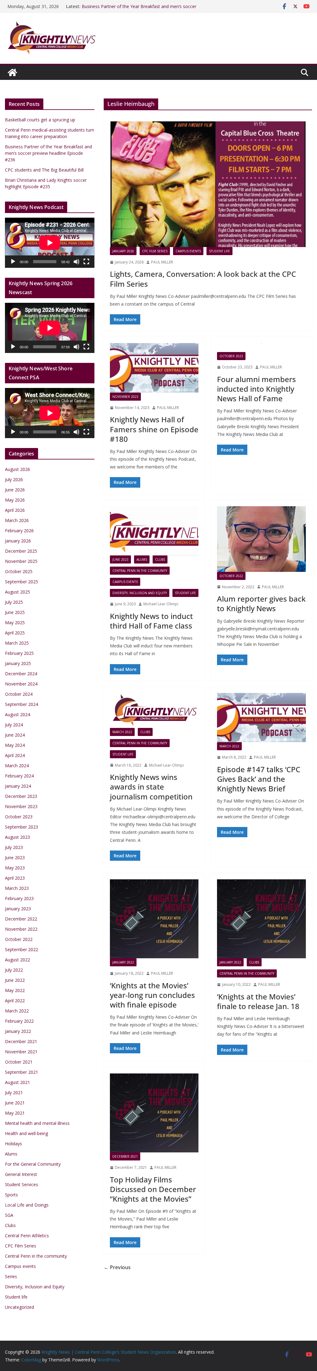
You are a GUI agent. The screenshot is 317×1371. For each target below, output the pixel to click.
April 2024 (15, 755)
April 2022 (15, 1000)
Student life (219, 251)
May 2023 (15, 868)
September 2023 (21, 827)
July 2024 (14, 725)
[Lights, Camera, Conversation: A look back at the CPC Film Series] (208, 184)
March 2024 (17, 765)
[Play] (13, 262)
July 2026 (14, 479)
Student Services (21, 1184)
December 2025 (21, 551)
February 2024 (19, 776)
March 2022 (122, 732)
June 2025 (15, 612)
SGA (9, 1215)
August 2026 (17, 469)
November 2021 (21, 1052)
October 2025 (19, 571)
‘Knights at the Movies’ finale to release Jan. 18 (258, 1001)
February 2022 (19, 1021)
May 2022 (15, 990)
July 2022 (14, 970)
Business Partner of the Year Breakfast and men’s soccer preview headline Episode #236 (139, 9)
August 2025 (17, 592)
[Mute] (76, 262)
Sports (11, 1195)
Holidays (13, 1144)
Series (11, 1276)
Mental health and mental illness (37, 1123)
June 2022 (15, 980)
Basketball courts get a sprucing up (40, 120)
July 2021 (14, 1092)
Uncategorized (19, 1307)
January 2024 (18, 786)
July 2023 (14, 847)
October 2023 (231, 356)
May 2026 (15, 500)
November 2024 (21, 684)
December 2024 (21, 674)
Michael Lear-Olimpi (160, 604)
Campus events (188, 251)
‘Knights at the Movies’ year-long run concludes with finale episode (152, 995)
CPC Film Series (154, 251)
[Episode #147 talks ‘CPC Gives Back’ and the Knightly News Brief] (261, 717)
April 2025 (15, 633)
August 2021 (17, 1082)
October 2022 (231, 576)
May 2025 (15, 622)
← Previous (117, 1267)
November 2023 (125, 396)
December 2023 (21, 796)
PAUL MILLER (162, 262)
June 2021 (15, 1103)
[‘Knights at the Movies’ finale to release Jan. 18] (261, 918)
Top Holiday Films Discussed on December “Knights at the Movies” (153, 1189)
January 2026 (123, 251)
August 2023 (17, 837)
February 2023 (19, 898)
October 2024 (19, 694)
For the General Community (33, 1164)
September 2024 (21, 704)
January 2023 (18, 909)
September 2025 (21, 582)
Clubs (160, 559)
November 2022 (21, 929)
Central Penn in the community (139, 570)
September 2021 (21, 1072)
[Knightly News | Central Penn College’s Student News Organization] (12, 72)
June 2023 (120, 559)
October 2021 (19, 1062)
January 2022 (123, 962)
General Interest (21, 1174)
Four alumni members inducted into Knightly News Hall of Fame (256, 388)
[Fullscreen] (86, 262)
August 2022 (17, 960)
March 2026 (17, 520)
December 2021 (125, 1156)
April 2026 (15, 510)
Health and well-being (26, 1133)
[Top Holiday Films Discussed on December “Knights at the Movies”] (154, 1112)
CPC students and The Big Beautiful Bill (44, 170)
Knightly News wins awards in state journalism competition (151, 786)
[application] (49, 243)
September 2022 (21, 949)
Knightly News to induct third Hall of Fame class (151, 621)
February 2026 (19, 530)
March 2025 (17, 643)
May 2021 (15, 1113)
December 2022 (21, 919)
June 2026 (15, 490)
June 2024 (15, 735)
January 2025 (18, 663)
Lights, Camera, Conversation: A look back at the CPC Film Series (203, 279)
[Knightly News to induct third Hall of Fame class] (154, 530)
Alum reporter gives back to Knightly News (261, 603)
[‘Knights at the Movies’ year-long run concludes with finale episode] (154, 918)
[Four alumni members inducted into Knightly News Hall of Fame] (261, 347)
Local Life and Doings (27, 1205)
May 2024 (15, 745)
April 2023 (15, 878)
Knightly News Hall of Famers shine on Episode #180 (154, 429)
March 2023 (17, 888)
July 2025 (14, 602)
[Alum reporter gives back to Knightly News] (261, 539)
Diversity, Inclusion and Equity (139, 593)
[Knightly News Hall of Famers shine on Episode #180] (154, 367)
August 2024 (17, 714)
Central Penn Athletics (27, 1235)
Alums (142, 559)
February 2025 (19, 653)
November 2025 (21, 561)
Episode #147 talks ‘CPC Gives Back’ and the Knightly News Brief (258, 779)
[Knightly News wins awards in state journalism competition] (154, 710)
